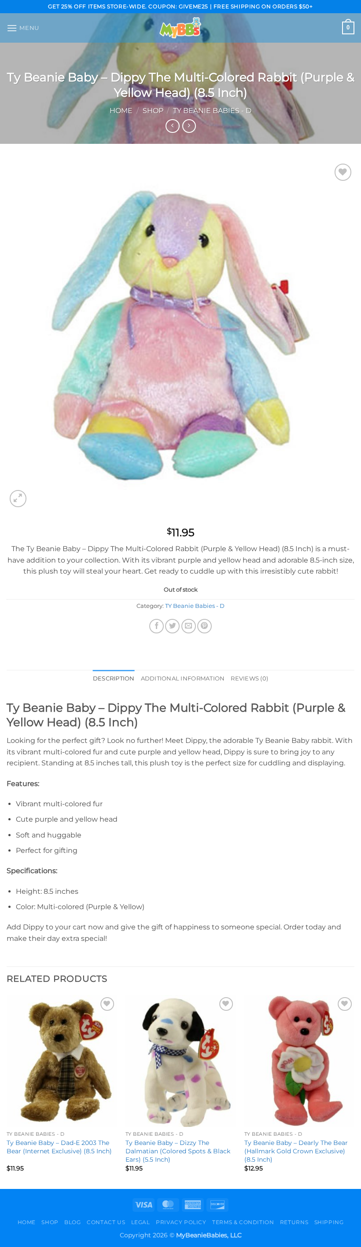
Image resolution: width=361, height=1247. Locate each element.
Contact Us (106, 1222)
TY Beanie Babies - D (212, 110)
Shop (153, 110)
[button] (23, 28)
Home (121, 110)
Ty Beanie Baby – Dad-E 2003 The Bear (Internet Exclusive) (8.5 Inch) (59, 1147)
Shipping (329, 1222)
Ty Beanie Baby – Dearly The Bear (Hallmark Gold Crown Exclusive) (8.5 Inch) (296, 1151)
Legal (140, 1222)
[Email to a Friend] (188, 626)
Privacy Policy (181, 1222)
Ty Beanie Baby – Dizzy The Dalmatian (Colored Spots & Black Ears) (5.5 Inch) (177, 1151)
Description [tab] (114, 678)
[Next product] (172, 126)
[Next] (354, 1091)
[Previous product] (189, 126)
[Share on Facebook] (156, 626)
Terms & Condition (243, 1222)
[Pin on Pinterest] (204, 626)
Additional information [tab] (183, 678)
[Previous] (7, 1091)
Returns (294, 1222)
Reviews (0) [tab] (249, 678)
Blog (72, 1222)
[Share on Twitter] (172, 626)
